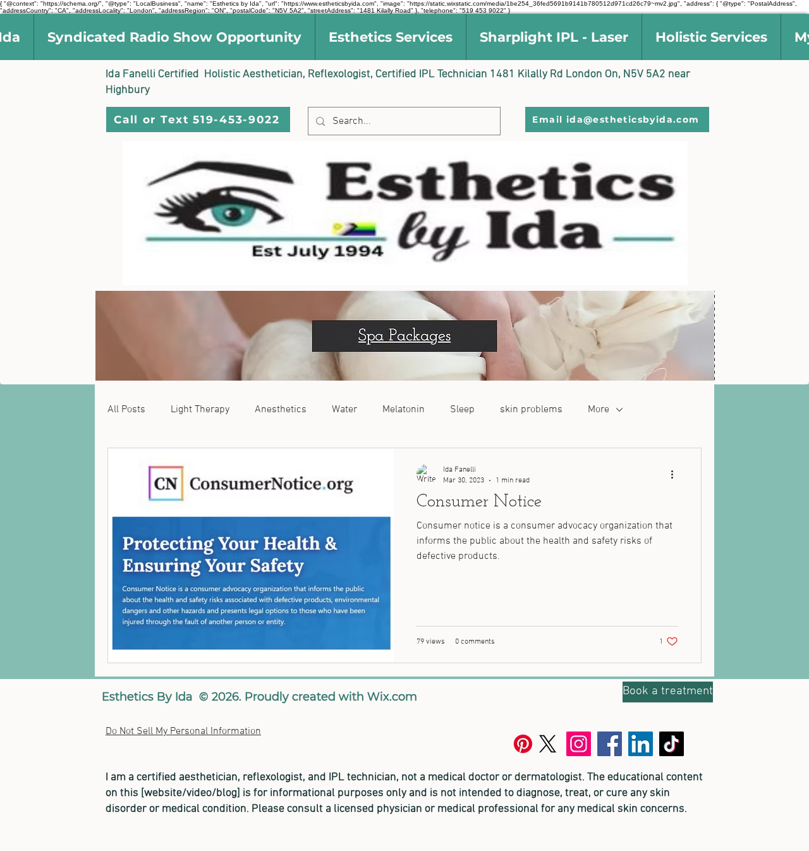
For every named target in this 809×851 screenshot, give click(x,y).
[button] (174, 37)
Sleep (462, 409)
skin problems (531, 409)
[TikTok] (671, 744)
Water (344, 409)
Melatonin (403, 409)
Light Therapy (200, 409)
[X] (547, 744)
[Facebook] (609, 744)
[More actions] (676, 474)
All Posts (126, 409)
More (598, 409)
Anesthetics (281, 409)
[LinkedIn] (640, 744)
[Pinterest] (523, 744)
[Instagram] (578, 744)
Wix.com (392, 697)
